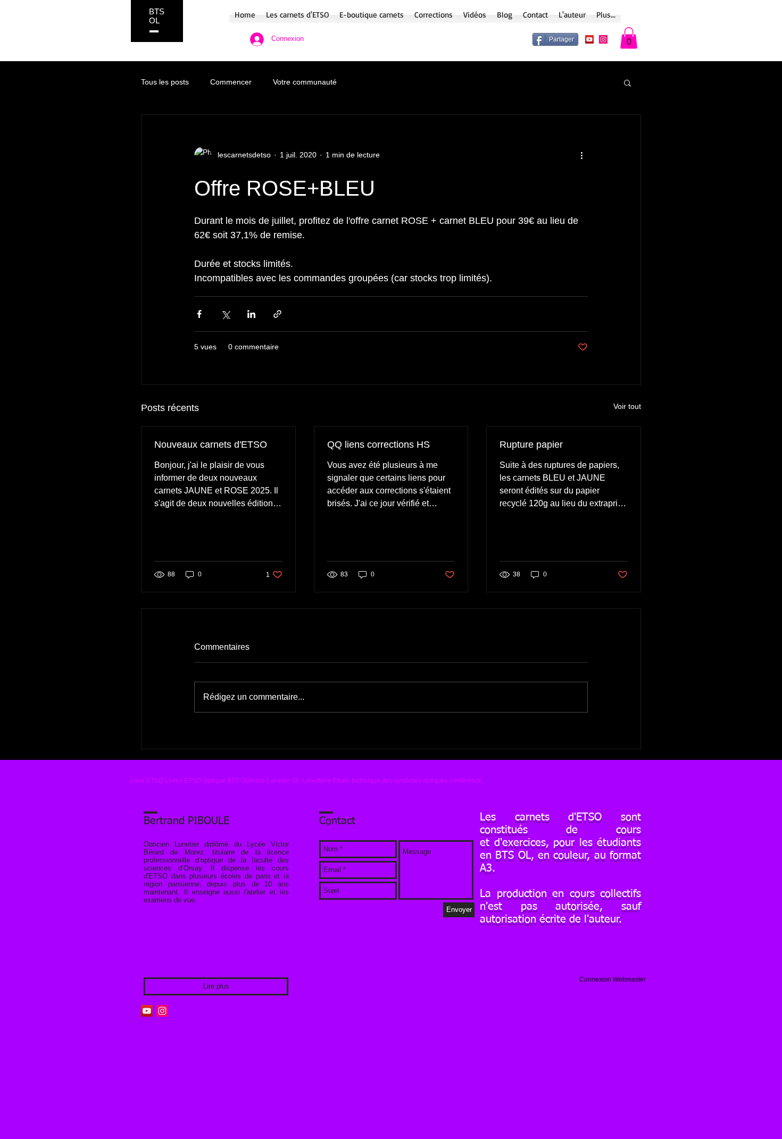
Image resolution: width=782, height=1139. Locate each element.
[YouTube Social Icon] (589, 39)
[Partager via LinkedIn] (251, 314)
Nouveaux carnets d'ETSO (210, 444)
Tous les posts (165, 82)
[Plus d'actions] (581, 155)
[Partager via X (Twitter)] (225, 314)
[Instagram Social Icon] (603, 39)
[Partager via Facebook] (199, 314)
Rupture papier (531, 444)
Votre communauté (305, 82)
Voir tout (627, 406)
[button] (629, 38)
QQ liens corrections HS (378, 444)
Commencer (231, 82)
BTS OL (156, 16)
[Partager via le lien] (277, 314)
